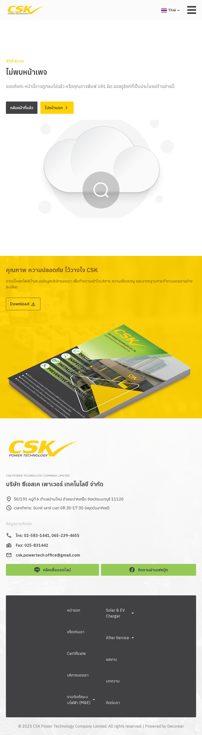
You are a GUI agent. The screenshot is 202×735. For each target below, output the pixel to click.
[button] (191, 10)
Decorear (175, 726)
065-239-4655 (65, 535)
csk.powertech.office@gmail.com (48, 555)
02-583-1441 (37, 535)
